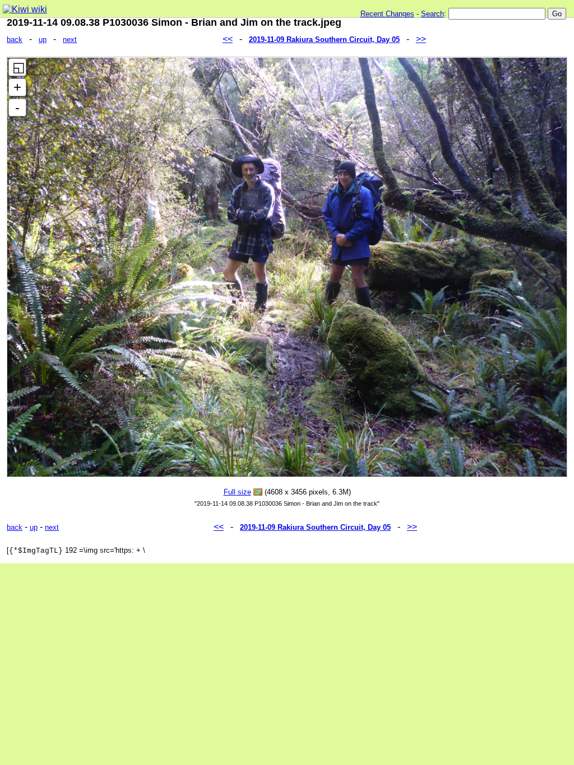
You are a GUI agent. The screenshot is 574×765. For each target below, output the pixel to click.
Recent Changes (387, 14)
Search (432, 14)
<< (228, 39)
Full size (237, 492)
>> (421, 39)
